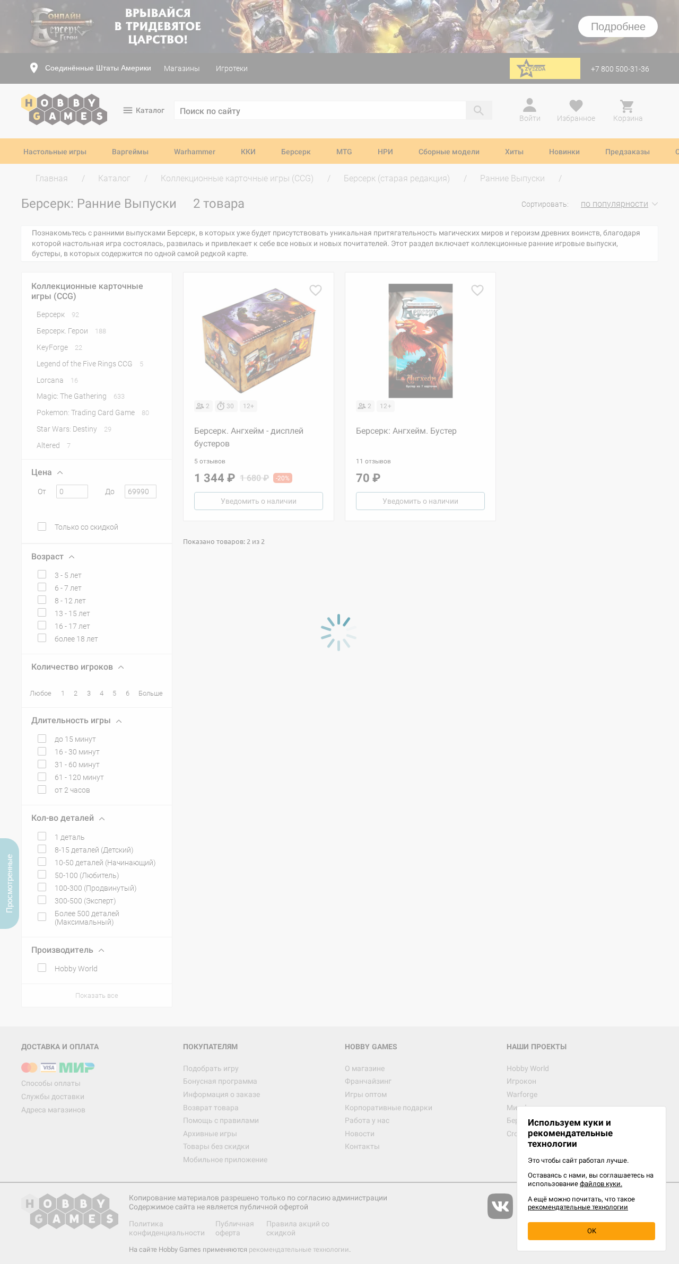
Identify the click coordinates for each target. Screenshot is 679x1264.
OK (591, 1231)
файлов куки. (601, 1184)
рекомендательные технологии (578, 1207)
